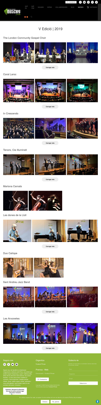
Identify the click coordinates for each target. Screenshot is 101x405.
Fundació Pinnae (40, 364)
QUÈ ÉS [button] (26, 7)
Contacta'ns (43, 379)
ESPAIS (49, 7)
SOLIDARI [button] (41, 7)
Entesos (45, 402)
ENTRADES (93, 7)
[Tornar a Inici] (12, 12)
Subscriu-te (83, 383)
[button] (31, 16)
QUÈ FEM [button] (32, 7)
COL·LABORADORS (61, 7)
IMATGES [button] (80, 7)
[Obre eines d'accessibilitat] (97, 401)
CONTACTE (72, 2)
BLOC (72, 7)
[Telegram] (96, 2)
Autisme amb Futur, (17, 372)
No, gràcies (55, 402)
